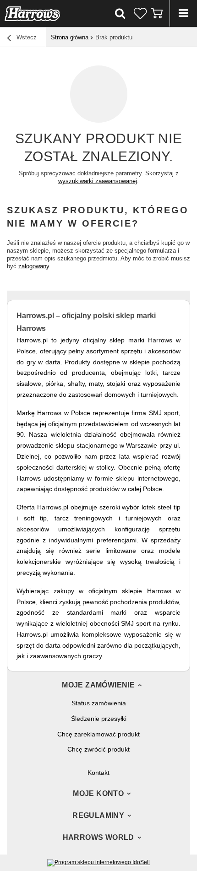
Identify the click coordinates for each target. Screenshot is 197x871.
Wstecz (26, 37)
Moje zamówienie (98, 685)
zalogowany (33, 266)
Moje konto (98, 793)
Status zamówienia (98, 703)
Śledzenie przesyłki (98, 718)
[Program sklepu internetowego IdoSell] (98, 862)
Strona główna (69, 37)
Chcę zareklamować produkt (98, 734)
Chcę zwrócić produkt (98, 749)
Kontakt (98, 772)
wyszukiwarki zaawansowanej (97, 181)
